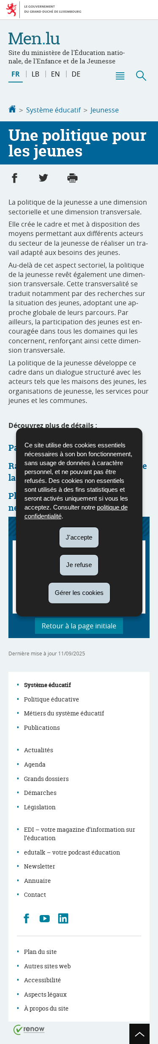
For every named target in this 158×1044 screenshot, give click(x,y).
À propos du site (46, 1008)
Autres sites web (47, 966)
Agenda (35, 764)
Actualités (38, 750)
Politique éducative (51, 699)
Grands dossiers (46, 779)
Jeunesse (105, 110)
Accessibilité (42, 980)
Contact (35, 895)
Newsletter (39, 866)
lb (35, 74)
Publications (42, 727)
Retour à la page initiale (79, 625)
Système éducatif (53, 110)
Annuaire (37, 881)
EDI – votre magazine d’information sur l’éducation (79, 833)
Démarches (40, 793)
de (76, 74)
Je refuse (79, 564)
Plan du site (40, 952)
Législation (40, 807)
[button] (120, 75)
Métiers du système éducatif (64, 713)
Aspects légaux (45, 994)
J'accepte (79, 536)
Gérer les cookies (79, 592)
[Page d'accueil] (12, 110)
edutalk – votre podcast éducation (72, 852)
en (55, 74)
